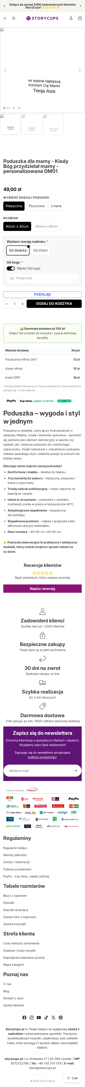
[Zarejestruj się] (75, 770)
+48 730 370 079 (49, 1063)
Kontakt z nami (13, 998)
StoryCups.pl (47, 1080)
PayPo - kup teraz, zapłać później (26, 876)
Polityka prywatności (17, 869)
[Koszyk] (80, 18)
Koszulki (8, 902)
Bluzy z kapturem (15, 895)
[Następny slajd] (80, 6)
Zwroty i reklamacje (16, 862)
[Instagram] (31, 1017)
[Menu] (4, 18)
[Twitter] (53, 1017)
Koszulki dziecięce (15, 910)
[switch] (11, 268)
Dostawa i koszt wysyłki (19, 950)
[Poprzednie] (5, 70)
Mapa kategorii (13, 964)
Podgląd (42, 294)
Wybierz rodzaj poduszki (26, 197)
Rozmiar (10, 218)
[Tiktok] (46, 1017)
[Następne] (80, 70)
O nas (7, 984)
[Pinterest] (60, 1017)
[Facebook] (24, 1017)
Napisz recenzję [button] (42, 589)
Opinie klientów (13, 1005)
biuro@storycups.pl (42, 1068)
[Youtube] (38, 1017)
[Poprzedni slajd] (4, 6)
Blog (6, 991)
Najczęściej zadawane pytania (24, 957)
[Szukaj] (13, 18)
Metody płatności (15, 855)
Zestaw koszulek (14, 924)
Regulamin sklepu (15, 848)
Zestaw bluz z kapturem (19, 917)
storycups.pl (14, 1058)
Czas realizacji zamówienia (21, 943)
